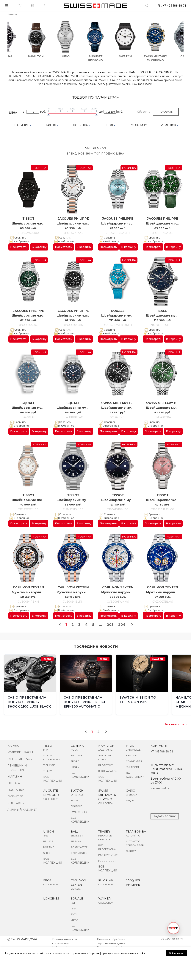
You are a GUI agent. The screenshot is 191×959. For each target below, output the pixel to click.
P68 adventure (108, 855)
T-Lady (47, 771)
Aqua (74, 749)
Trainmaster (79, 853)
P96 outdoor (107, 860)
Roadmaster (79, 847)
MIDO (130, 745)
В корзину (39, 247)
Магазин (14, 776)
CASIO (130, 790)
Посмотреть (18, 247)
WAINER (104, 898)
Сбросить (143, 111)
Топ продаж (104, 153)
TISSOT (28, 218)
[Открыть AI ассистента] (173, 928)
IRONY (74, 800)
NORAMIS (48, 847)
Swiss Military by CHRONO (125, 403)
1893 (45, 835)
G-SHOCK (131, 794)
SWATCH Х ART (79, 812)
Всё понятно (176, 953)
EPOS (47, 880)
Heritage (76, 755)
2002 (74, 914)
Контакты (15, 803)
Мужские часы (20, 752)
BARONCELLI (133, 749)
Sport (75, 761)
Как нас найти (160, 788)
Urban (75, 767)
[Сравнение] (32, 5)
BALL (162, 311)
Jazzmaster (106, 749)
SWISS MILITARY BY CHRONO (107, 795)
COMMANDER (134, 761)
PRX (45, 749)
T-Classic (49, 765)
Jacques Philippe (73, 218)
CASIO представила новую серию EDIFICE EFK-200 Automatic (85, 702)
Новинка (85, 153)
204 (122, 624)
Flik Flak (105, 880)
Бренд (71, 153)
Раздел (130, 800)
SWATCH (77, 790)
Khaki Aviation (107, 771)
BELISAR (48, 841)
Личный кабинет (22, 809)
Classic (76, 888)
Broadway (105, 765)
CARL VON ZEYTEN (28, 587)
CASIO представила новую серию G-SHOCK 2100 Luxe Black (29, 702)
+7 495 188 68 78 (162, 751)
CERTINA (77, 745)
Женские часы (20, 759)
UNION (48, 831)
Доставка (15, 790)
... (100, 624)
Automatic (133, 835)
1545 (73, 908)
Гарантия (15, 796)
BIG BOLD (76, 806)
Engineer (77, 835)
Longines (51, 898)
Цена (120, 153)
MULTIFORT (132, 767)
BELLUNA (131, 755)
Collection (50, 799)
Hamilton (106, 745)
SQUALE (118, 311)
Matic (74, 920)
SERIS (46, 853)
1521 (73, 902)
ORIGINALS (77, 794)
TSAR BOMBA (136, 831)
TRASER (104, 831)
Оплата (13, 783)
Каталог (14, 745)
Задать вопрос (165, 816)
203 (110, 624)
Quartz (131, 851)
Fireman (76, 841)
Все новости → (176, 724)
